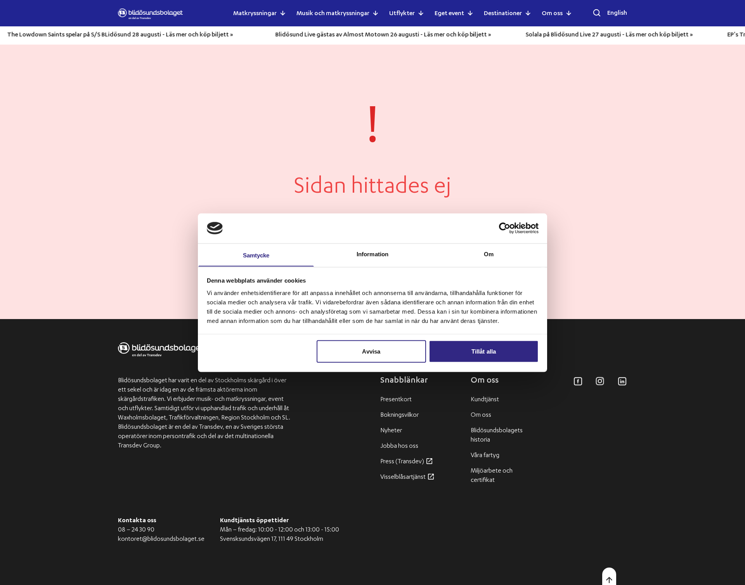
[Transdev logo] (161, 355)
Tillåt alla (483, 351)
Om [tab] (489, 253)
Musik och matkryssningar (332, 13)
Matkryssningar (255, 13)
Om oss (552, 13)
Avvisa (371, 351)
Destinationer (503, 13)
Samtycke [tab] (256, 255)
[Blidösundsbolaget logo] (150, 14)
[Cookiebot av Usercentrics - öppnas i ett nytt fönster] (505, 228)
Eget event (449, 13)
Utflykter (402, 13)
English (617, 13)
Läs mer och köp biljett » (209, 35)
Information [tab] (372, 253)
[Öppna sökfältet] (597, 13)
